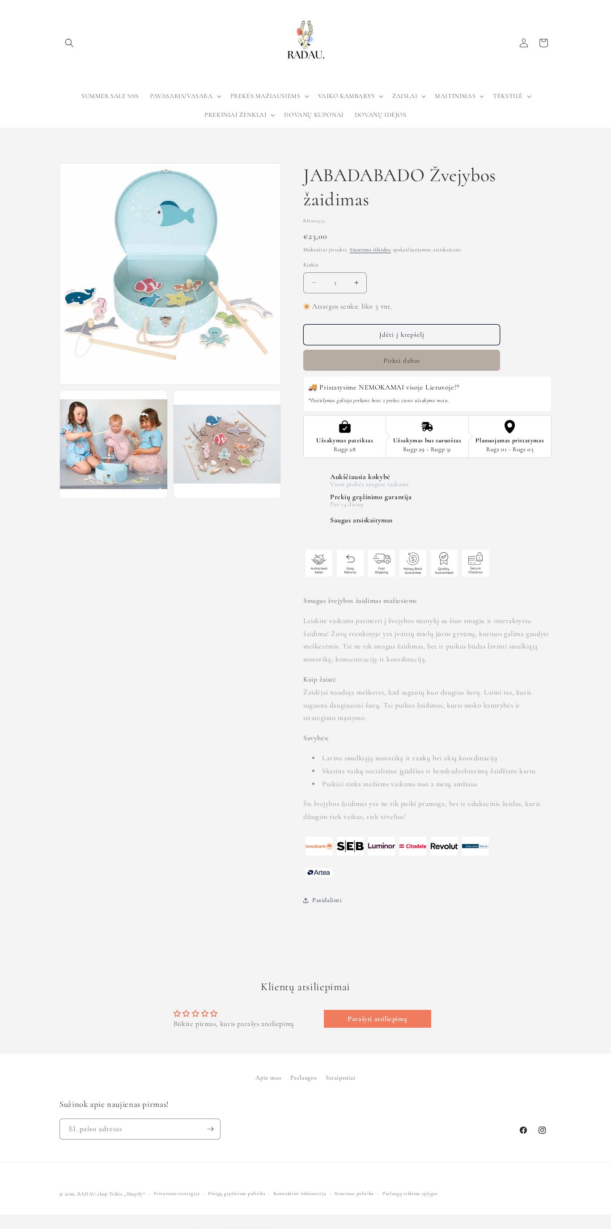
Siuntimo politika (354, 1193)
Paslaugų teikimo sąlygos (410, 1193)
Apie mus (268, 1077)
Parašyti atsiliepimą (377, 1018)
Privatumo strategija (176, 1193)
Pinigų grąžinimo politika (237, 1193)
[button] (69, 43)
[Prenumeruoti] (210, 1129)
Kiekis (310, 264)
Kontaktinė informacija (300, 1193)
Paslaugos (303, 1077)
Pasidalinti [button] (327, 900)
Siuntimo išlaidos (370, 249)
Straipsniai (341, 1077)
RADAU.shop (92, 1194)
